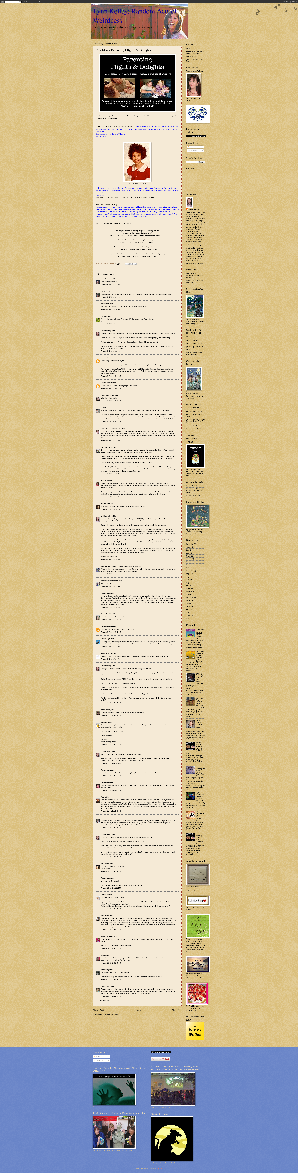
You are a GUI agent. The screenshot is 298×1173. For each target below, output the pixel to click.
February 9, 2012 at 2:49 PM (110, 646)
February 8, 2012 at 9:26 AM (110, 351)
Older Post (177, 1010)
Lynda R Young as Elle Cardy (111, 428)
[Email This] (126, 264)
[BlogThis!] (129, 264)
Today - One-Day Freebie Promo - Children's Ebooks (200, 815)
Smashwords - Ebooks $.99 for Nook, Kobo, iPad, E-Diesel (195, 490)
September (190, 544)
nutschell (104, 722)
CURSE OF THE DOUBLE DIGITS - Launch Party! (200, 634)
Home (138, 1010)
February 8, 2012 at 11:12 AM (111, 401)
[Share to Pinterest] (135, 264)
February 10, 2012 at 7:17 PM (111, 776)
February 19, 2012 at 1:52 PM (111, 948)
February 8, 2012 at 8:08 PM (110, 509)
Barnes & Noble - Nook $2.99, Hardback (194, 353)
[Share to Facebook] (133, 264)
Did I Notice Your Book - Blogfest (200, 653)
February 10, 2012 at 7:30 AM (111, 715)
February (189, 591)
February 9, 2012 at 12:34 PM (111, 620)
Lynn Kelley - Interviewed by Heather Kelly (194, 281)
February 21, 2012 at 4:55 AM (111, 996)
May (187, 583)
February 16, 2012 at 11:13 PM (111, 888)
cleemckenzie (106, 818)
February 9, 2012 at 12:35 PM (111, 632)
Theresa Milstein (101, 126)
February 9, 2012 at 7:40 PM (110, 659)
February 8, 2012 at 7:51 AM (110, 297)
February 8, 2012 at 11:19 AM (111, 422)
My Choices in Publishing (200, 794)
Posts (191, 147)
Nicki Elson (105, 916)
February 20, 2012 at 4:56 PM (111, 979)
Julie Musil (105, 480)
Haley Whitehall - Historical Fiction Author (199, 724)
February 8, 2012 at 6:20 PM (110, 474)
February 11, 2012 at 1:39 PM (111, 790)
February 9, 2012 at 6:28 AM (110, 586)
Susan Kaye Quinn (107, 395)
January (189, 559)
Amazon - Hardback (193, 340)
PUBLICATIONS (191, 56)
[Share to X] (131, 264)
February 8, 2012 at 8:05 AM (110, 309)
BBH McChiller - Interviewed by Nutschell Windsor (194, 275)
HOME (188, 48)
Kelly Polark (105, 864)
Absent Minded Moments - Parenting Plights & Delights (199, 747)
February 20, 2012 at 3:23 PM (111, 963)
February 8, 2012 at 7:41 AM (110, 284)
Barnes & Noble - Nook (194, 495)
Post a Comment (104, 1000)
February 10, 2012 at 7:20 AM (111, 703)
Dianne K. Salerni (107, 447)
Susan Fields (105, 986)
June (188, 553)
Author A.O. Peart (107, 653)
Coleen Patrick (106, 614)
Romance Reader (107, 936)
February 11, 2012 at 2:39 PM (111, 811)
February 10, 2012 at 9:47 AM (111, 745)
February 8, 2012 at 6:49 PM (110, 497)
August (188, 547)
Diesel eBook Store (192, 486)
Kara (102, 797)
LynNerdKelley (106, 331)
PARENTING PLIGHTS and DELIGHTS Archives (195, 52)
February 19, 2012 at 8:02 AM (111, 930)
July (187, 550)
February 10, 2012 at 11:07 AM (111, 763)
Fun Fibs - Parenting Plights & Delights (199, 836)
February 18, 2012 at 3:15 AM (111, 909)
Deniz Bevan (105, 782)
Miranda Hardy (106, 279)
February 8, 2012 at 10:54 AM (111, 376)
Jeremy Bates (105, 503)
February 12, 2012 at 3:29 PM (111, 828)
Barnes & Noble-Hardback (195, 429)
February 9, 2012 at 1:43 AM (110, 574)
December (189, 562)
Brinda (103, 955)
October (189, 568)
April (187, 585)
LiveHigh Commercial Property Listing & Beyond (118, 566)
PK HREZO (105, 895)
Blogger (159, 1168)
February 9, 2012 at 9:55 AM (110, 607)
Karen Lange (105, 970)
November (189, 565)
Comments (193, 151)
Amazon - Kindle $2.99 (194, 343)
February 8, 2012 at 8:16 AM (110, 324)
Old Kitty (114, 205)
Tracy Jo (104, 291)
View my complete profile (194, 263)
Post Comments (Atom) (111, 1015)
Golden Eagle (106, 639)
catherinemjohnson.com (109, 581)
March (188, 556)
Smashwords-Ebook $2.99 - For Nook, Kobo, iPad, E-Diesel (195, 348)
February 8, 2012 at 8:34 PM (110, 559)
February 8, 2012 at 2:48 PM (110, 440)
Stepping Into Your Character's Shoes (200, 700)
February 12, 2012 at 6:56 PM (111, 857)
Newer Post (98, 1010)
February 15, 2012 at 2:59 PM (111, 871)
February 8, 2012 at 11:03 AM (111, 388)
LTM (102, 408)
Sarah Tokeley (106, 710)
